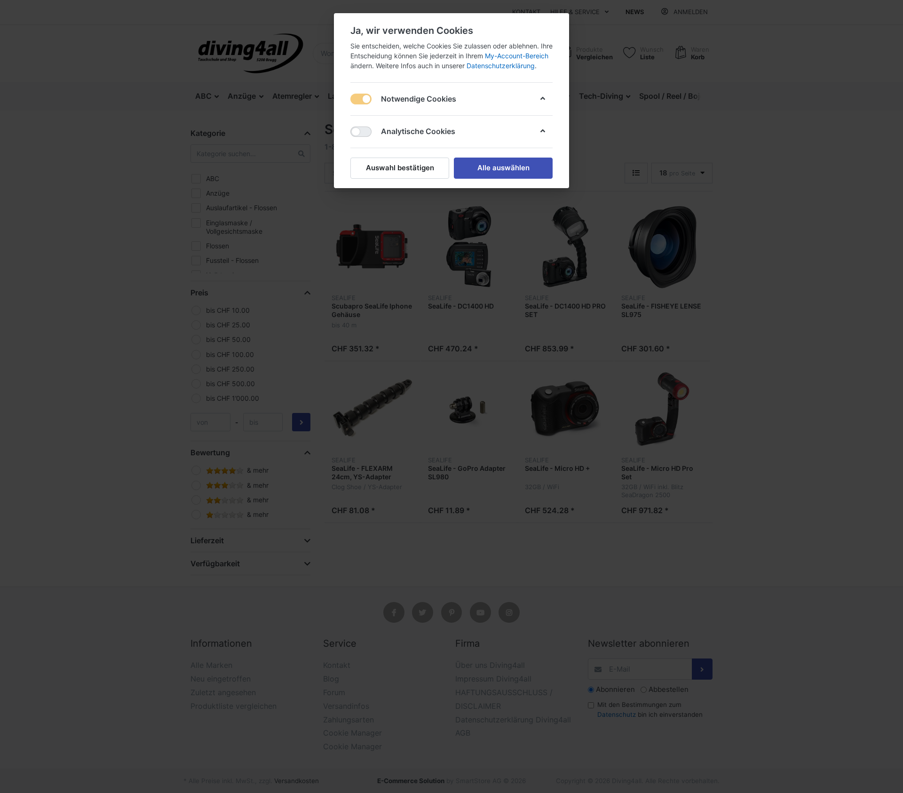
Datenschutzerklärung (501, 66)
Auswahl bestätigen (400, 167)
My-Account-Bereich (516, 56)
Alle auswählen (503, 167)
